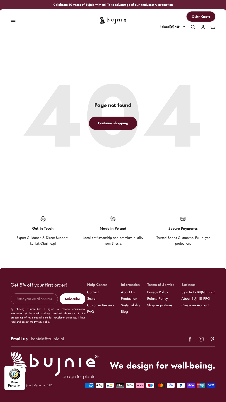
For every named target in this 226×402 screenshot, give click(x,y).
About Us (128, 292)
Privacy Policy (157, 292)
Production (129, 298)
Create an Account (195, 305)
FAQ (90, 311)
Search (92, 298)
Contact (93, 292)
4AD (50, 385)
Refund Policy (157, 298)
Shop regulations (159, 305)
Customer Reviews (100, 305)
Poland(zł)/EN (170, 27)
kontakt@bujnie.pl (47, 339)
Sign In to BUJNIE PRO (198, 292)
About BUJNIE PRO (195, 298)
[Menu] (22, 368)
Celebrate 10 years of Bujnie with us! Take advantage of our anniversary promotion (113, 4)
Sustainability (130, 305)
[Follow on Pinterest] (212, 339)
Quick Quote (201, 16)
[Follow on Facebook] (190, 339)
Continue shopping (113, 123)
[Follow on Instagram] (201, 339)
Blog (124, 311)
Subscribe (72, 298)
